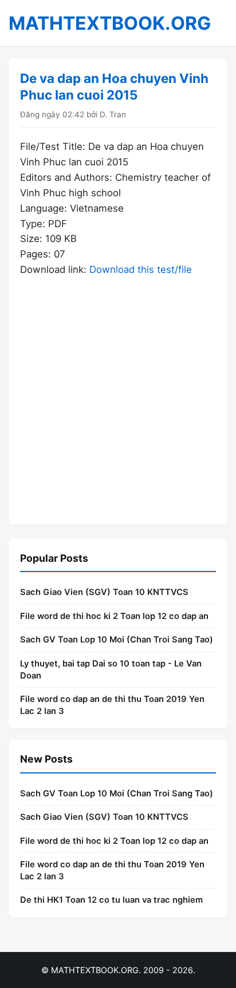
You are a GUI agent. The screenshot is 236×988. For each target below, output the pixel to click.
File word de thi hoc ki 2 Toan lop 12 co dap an (114, 616)
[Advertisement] (118, 395)
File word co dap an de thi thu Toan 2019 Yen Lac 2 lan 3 (112, 705)
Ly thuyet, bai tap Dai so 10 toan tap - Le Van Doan (111, 669)
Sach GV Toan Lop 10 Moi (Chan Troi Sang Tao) (116, 639)
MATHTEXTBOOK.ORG (110, 23)
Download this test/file (140, 269)
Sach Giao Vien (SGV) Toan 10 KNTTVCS (104, 592)
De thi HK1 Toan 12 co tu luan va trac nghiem (111, 900)
